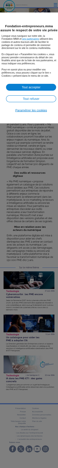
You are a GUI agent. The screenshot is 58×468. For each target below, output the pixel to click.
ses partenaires (30, 39)
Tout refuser (31, 98)
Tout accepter (31, 87)
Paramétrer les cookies (31, 110)
